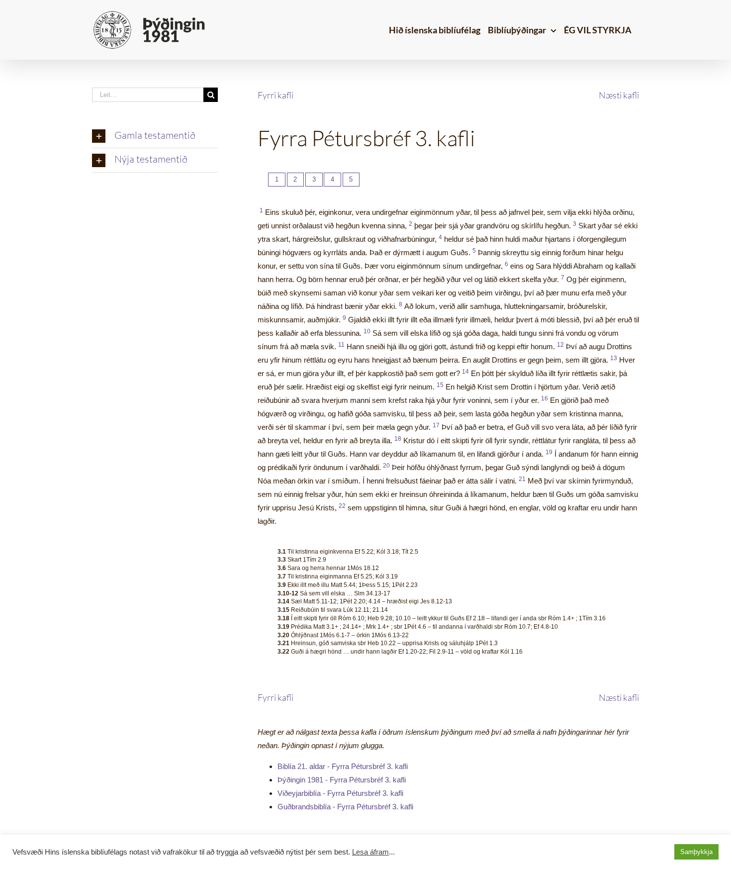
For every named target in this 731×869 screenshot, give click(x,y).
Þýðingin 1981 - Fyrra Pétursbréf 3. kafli (341, 779)
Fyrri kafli (275, 95)
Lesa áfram (370, 852)
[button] (155, 136)
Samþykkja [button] (696, 852)
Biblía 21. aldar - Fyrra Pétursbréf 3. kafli (342, 766)
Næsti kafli (619, 95)
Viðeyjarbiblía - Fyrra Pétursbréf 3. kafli (340, 793)
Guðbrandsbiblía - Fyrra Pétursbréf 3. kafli (345, 806)
